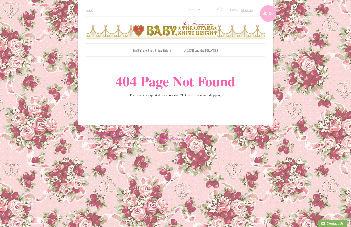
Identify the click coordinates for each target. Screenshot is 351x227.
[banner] (175, 30)
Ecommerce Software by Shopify (173, 139)
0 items (234, 10)
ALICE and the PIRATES (201, 50)
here (190, 95)
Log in (89, 10)
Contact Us (334, 223)
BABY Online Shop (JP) (125, 133)
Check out (247, 10)
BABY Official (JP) (97, 133)
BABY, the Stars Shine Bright (152, 50)
